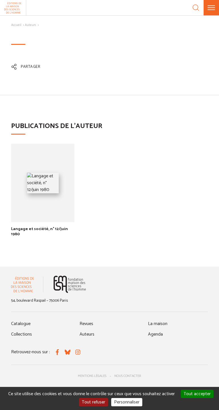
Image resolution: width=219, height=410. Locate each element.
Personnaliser (126, 402)
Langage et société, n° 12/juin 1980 (39, 232)
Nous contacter (127, 376)
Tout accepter (197, 394)
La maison (157, 324)
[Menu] (211, 7)
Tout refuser (93, 402)
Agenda (155, 334)
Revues (86, 324)
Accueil (16, 25)
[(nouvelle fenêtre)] (70, 284)
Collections (21, 334)
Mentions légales (92, 376)
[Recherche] (196, 7)
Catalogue (21, 324)
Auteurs (30, 25)
